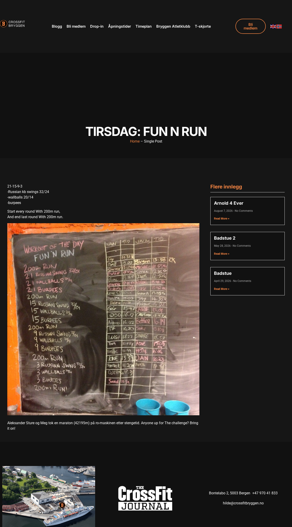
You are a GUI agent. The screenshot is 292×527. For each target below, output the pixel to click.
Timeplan (144, 26)
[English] (273, 26)
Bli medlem (76, 26)
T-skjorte (203, 26)
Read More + (221, 218)
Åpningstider (119, 26)
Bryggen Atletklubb (173, 26)
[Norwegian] (279, 26)
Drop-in (97, 26)
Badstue (223, 273)
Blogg (57, 26)
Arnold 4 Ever (228, 203)
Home (135, 141)
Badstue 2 (224, 238)
